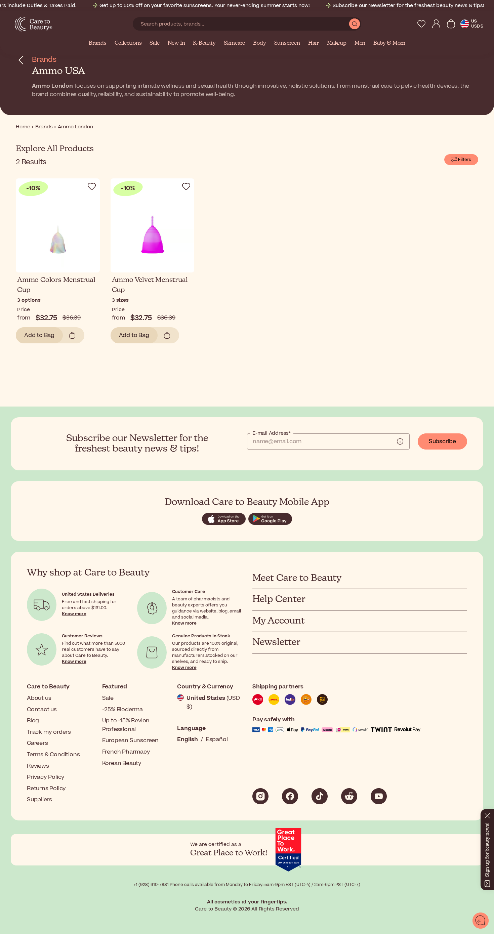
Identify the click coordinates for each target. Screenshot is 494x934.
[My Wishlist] (421, 23)
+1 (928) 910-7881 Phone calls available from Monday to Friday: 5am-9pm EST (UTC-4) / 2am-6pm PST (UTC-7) (247, 885)
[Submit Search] (354, 23)
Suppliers (39, 800)
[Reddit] (349, 796)
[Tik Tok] (320, 796)
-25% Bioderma (122, 710)
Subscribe (442, 441)
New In (176, 43)
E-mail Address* (271, 433)
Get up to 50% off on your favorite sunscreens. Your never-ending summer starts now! (204, 5)
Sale (154, 43)
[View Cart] (451, 23)
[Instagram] (260, 796)
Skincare (234, 43)
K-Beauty (204, 43)
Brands (98, 43)
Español (217, 739)
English (187, 739)
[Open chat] (480, 920)
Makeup (336, 43)
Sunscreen (287, 43)
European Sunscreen (130, 740)
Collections (128, 43)
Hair (313, 43)
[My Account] (436, 23)
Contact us (42, 710)
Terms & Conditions (53, 755)
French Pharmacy (126, 752)
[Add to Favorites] (91, 186)
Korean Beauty (121, 763)
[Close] (487, 814)
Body (259, 43)
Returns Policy (46, 788)
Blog (33, 721)
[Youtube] (379, 796)
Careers (37, 743)
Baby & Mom (389, 43)
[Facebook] (290, 796)
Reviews (38, 766)
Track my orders (49, 732)
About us (39, 698)
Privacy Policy (46, 777)
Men (360, 43)
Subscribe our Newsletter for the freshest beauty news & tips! (408, 5)
